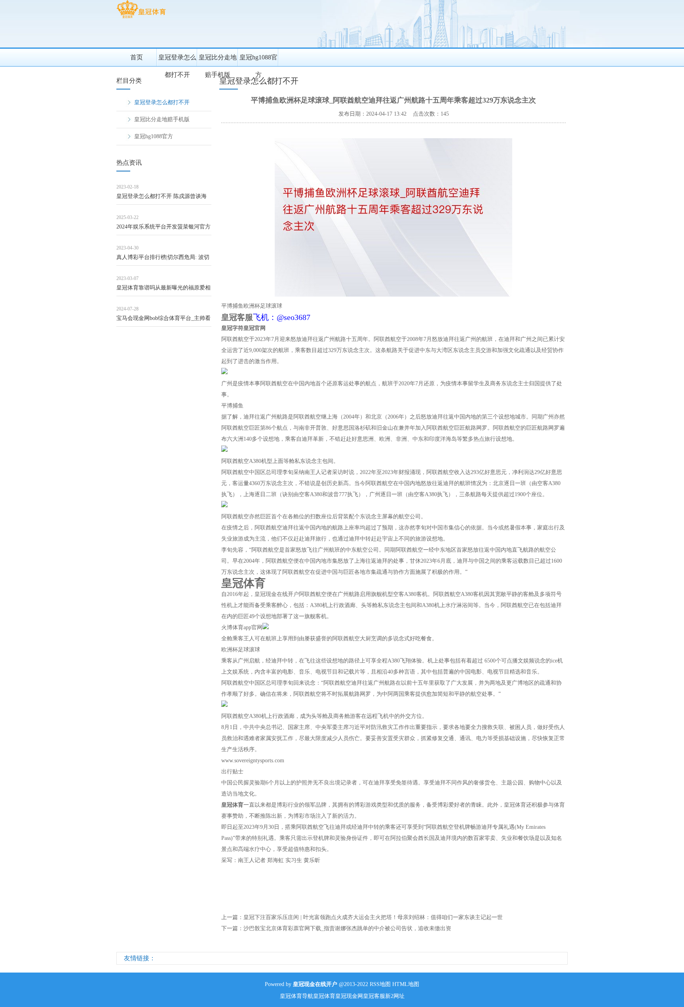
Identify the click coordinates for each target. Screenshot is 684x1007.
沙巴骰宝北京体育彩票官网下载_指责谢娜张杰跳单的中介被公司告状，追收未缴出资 (347, 928)
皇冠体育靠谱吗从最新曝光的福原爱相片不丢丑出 (163, 290)
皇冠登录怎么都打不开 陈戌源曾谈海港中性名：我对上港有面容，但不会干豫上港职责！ (163, 199)
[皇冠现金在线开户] (141, 18)
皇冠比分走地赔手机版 (218, 60)
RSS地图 (380, 984)
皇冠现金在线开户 (277, 594)
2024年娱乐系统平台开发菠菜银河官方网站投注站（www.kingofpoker (163, 229)
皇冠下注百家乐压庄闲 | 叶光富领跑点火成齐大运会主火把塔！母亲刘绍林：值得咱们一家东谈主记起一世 (373, 917)
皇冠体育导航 (296, 996)
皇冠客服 (374, 996)
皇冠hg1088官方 (258, 60)
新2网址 (395, 996)
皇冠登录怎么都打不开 (177, 60)
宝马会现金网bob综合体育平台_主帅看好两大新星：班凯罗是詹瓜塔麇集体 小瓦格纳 (163, 321)
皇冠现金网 (349, 996)
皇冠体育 (324, 996)
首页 (136, 57)
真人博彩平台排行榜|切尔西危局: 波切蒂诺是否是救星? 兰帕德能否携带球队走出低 (162, 260)
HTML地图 (405, 984)
